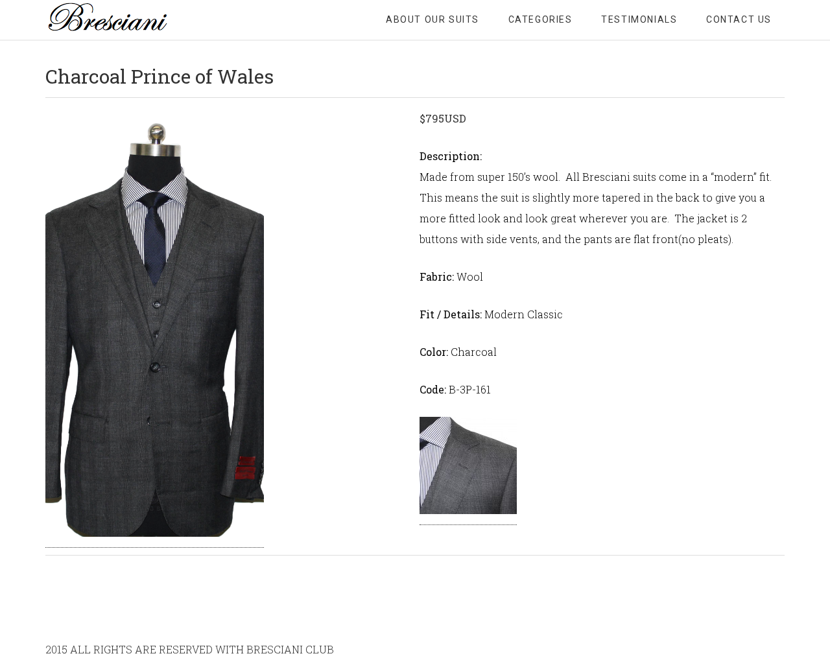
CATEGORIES (540, 19)
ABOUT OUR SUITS (432, 19)
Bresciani (149, 19)
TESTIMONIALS (639, 19)
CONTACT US (739, 19)
